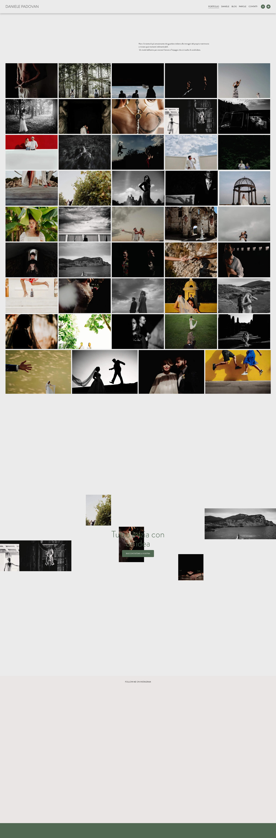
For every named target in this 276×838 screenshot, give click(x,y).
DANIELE (225, 6)
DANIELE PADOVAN (22, 6)
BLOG (234, 6)
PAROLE (242, 6)
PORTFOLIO (213, 6)
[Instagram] (263, 7)
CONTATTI (253, 6)
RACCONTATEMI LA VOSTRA (138, 553)
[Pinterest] (268, 7)
